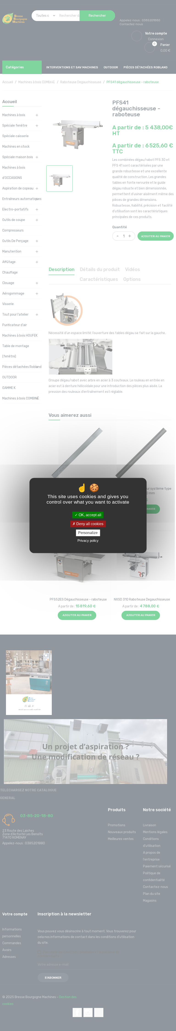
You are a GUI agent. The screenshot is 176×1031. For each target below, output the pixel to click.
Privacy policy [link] (88, 541)
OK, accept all (89, 515)
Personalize (88, 533)
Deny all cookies (89, 524)
